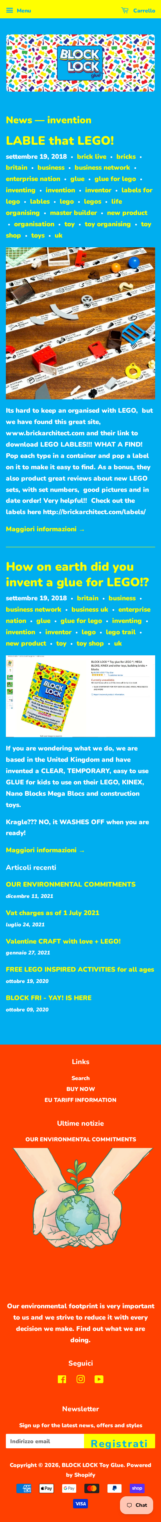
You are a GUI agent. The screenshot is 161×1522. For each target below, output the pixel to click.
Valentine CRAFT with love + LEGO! (63, 941)
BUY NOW (80, 1089)
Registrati (119, 1442)
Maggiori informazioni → (45, 529)
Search (81, 1078)
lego (67, 201)
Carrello (143, 10)
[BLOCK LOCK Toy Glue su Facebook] (61, 1381)
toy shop (90, 643)
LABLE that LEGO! (60, 141)
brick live (91, 156)
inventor (98, 190)
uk (59, 235)
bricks (126, 156)
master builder (73, 212)
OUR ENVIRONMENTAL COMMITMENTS (71, 884)
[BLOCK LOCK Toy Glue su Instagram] (80, 1381)
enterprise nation (33, 178)
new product (127, 212)
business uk (90, 609)
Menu (23, 10)
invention (60, 190)
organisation (34, 224)
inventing (21, 190)
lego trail (121, 632)
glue (77, 178)
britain (16, 167)
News (19, 120)
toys (38, 235)
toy (69, 224)
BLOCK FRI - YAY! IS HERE (48, 997)
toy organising (108, 224)
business (51, 167)
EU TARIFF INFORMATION (80, 1100)
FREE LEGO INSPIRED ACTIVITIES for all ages (80, 969)
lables (40, 201)
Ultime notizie (80, 1123)
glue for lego (115, 178)
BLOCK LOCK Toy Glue (92, 1465)
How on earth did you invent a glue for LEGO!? (77, 575)
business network (102, 167)
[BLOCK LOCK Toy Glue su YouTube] (99, 1381)
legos (92, 201)
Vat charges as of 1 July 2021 (52, 912)
